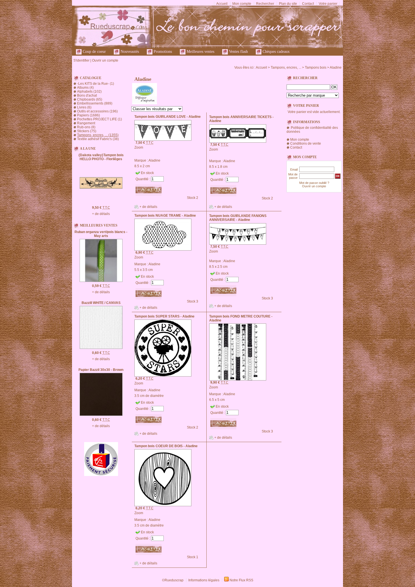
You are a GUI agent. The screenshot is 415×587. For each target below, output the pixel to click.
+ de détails (101, 214)
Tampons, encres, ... (286, 67)
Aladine (336, 67)
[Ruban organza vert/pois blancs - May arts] (101, 281)
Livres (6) (84, 107)
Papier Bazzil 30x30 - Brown (100, 370)
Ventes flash (238, 51)
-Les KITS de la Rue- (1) (95, 84)
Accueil (222, 4)
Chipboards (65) (89, 99)
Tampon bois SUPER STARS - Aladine (164, 316)
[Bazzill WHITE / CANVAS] (101, 348)
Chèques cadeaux (275, 51)
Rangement (86, 123)
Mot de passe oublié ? (314, 182)
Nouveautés (129, 51)
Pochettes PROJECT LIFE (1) (99, 119)
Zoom (138, 147)
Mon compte (241, 4)
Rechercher (265, 4)
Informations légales (203, 580)
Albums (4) (85, 88)
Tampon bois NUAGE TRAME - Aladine (165, 216)
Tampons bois (315, 67)
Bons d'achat (87, 95)
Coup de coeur (94, 51)
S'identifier (81, 60)
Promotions (162, 51)
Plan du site (288, 4)
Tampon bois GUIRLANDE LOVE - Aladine (167, 117)
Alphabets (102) (89, 92)
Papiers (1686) (88, 115)
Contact (308, 4)
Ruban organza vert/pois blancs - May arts (101, 234)
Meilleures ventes (199, 51)
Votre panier (328, 4)
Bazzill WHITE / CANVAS (101, 303)
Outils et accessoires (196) (97, 111)
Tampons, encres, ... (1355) (98, 135)
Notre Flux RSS (241, 580)
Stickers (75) (86, 131)
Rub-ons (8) (86, 127)
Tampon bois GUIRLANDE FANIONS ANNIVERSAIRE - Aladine (238, 218)
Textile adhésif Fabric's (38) (98, 139)
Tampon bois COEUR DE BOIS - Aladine (166, 446)
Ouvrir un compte (105, 60)
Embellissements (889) (94, 103)
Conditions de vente (305, 143)
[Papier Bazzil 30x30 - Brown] (101, 415)
